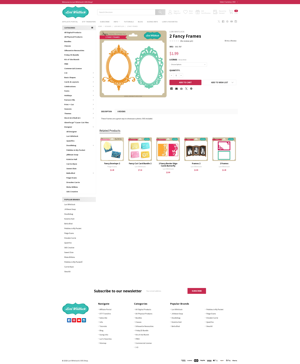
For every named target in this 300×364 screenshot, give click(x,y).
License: (178, 59)
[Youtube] (231, 21)
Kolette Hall (71, 159)
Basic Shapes (70, 77)
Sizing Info (152, 21)
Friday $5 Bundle (71, 55)
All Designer (71, 131)
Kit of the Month (71, 59)
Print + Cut (69, 104)
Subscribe (104, 21)
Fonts (66, 91)
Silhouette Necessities (74, 50)
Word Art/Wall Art (72, 118)
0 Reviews (121, 111)
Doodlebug (71, 145)
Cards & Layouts (71, 82)
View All (67, 271)
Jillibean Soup (72, 154)
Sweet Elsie (71, 168)
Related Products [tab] (109, 130)
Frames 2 (196, 163)
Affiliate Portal (70, 21)
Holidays (68, 95)
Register (177, 13)
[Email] (176, 89)
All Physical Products (73, 37)
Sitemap (102, 343)
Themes (67, 113)
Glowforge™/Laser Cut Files (76, 122)
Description (106, 111)
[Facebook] (223, 21)
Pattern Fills (69, 100)
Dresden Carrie (73, 182)
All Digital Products (72, 32)
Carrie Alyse (71, 164)
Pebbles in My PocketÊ (73, 262)
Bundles (67, 41)
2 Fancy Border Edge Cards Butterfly (168, 164)
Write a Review (230, 41)
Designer (68, 127)
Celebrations (70, 86)
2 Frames (224, 163)
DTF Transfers (89, 21)
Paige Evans (71, 178)
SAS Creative (72, 191)
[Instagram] (236, 21)
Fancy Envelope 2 (112, 163)
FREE (66, 64)
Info (116, 21)
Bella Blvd (70, 173)
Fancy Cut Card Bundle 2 (140, 163)
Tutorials (129, 21)
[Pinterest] (227, 21)
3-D (65, 73)
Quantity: (174, 70)
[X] (219, 21)
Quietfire (70, 141)
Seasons (68, 109)
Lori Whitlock (72, 136)
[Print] (181, 89)
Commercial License (73, 68)
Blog (140, 21)
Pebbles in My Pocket (75, 150)
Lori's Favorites (170, 21)
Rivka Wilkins (72, 187)
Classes (67, 46)
